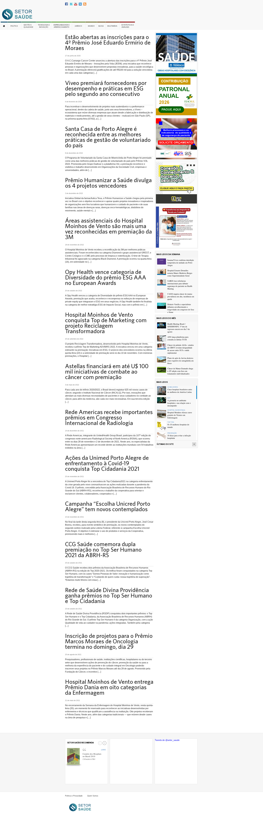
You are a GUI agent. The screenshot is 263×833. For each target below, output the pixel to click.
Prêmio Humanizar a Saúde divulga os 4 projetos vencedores (108, 183)
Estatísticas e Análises (128, 26)
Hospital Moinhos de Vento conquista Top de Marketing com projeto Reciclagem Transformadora (106, 322)
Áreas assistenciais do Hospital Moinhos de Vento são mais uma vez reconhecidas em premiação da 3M (108, 228)
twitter (71, 4)
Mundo (91, 26)
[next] (104, 743)
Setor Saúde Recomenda (80, 742)
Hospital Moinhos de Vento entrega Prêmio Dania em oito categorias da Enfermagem (109, 687)
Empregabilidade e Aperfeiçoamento (61, 26)
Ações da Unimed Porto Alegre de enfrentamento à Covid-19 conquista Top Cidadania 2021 (107, 463)
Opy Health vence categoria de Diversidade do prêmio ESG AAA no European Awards (105, 277)
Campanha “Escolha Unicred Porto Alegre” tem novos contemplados (107, 506)
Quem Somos (92, 796)
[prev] (99, 743)
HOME (4, 26)
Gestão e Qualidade (28, 26)
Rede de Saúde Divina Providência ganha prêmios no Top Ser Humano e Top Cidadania (108, 595)
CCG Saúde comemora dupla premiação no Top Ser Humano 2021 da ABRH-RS (103, 549)
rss (84, 4)
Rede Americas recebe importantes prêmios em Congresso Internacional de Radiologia (109, 417)
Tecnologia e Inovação (44, 26)
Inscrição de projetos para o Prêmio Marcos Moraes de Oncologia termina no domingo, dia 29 (109, 641)
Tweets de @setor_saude (167, 740)
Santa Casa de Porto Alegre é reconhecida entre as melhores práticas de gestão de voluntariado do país (108, 137)
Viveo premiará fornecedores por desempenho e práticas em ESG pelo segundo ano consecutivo (106, 88)
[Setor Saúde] (18, 14)
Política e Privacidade (73, 796)
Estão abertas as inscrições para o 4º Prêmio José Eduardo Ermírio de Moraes (108, 42)
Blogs (101, 26)
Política (14, 26)
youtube (75, 4)
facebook (66, 4)
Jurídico (78, 26)
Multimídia (112, 26)
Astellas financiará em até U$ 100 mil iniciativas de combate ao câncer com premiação (106, 371)
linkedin (80, 4)
